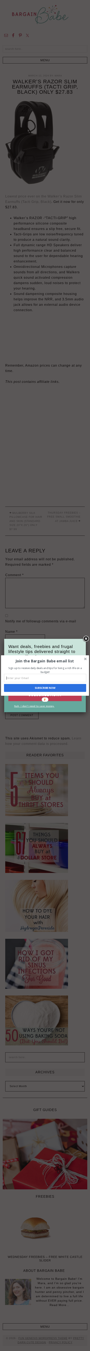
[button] (45, 661)
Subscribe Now (45, 688)
